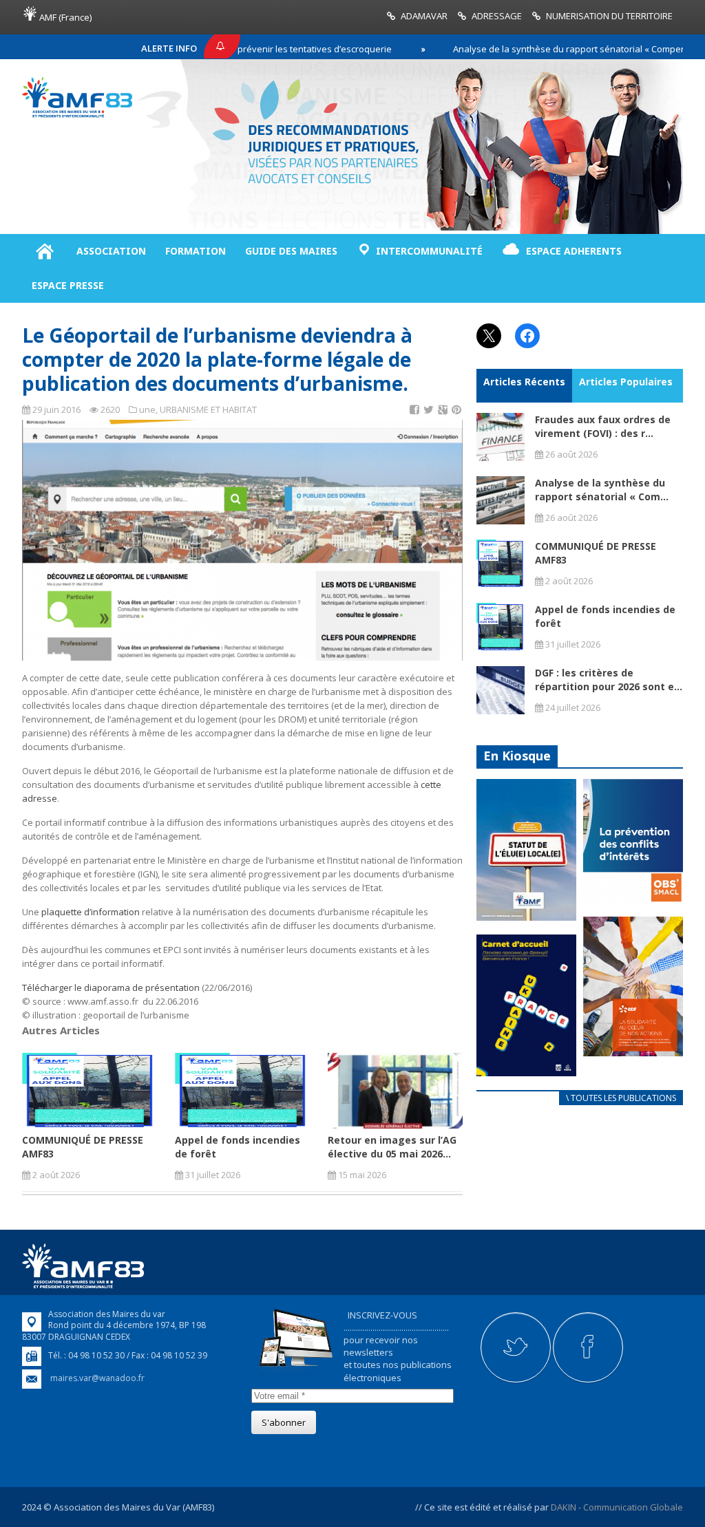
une (147, 409)
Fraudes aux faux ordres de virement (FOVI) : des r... (603, 426)
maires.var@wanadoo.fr (97, 1378)
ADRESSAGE (497, 16)
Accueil (44, 251)
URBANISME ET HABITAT (208, 409)
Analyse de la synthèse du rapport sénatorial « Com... (602, 489)
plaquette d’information (89, 912)
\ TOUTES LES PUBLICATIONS (621, 1098)
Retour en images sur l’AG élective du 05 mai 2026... (392, 1146)
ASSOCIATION (111, 250)
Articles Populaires (626, 381)
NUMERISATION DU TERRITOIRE (609, 16)
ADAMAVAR (424, 16)
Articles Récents (524, 381)
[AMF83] (77, 114)
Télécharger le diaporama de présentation (111, 987)
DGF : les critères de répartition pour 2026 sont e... (608, 679)
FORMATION (195, 250)
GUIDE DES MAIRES (291, 250)
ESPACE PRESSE (68, 285)
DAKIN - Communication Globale (617, 1507)
